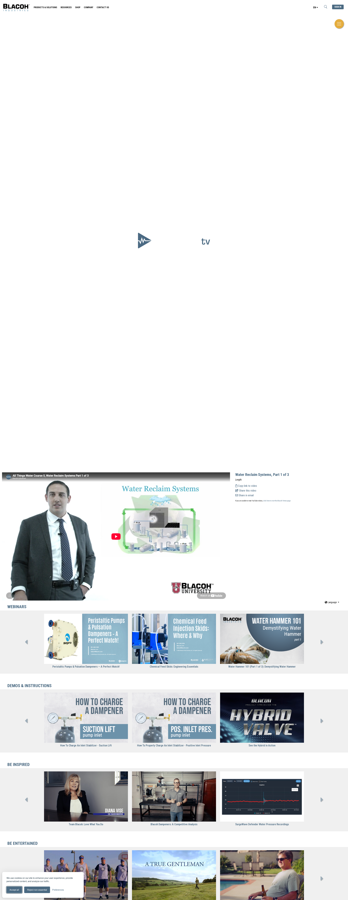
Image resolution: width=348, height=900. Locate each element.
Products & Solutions (45, 7)
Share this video (247, 490)
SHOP (77, 7)
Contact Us (103, 7)
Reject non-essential (37, 889)
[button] (332, 602)
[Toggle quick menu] (339, 24)
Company (88, 7)
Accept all (14, 889)
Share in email (246, 495)
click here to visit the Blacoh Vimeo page (276, 501)
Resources (66, 7)
